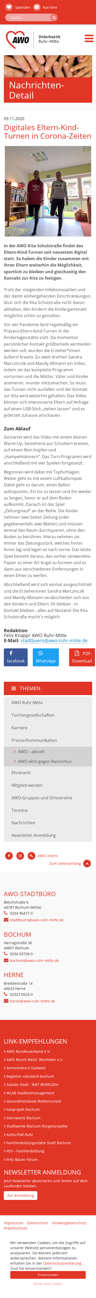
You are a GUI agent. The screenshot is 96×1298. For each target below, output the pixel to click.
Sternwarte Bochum (23, 1117)
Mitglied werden (27, 785)
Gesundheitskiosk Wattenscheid (33, 1101)
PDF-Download (82, 657)
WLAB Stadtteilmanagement (30, 1093)
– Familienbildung (25, 1151)
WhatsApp (46, 661)
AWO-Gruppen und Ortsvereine (42, 798)
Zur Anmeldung (20, 1195)
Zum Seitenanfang (65, 863)
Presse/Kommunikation (34, 740)
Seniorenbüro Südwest (26, 1067)
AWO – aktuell (31, 751)
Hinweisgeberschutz (69, 1222)
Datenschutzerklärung (62, 1263)
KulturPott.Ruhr (19, 1134)
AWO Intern (47, 855)
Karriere (49, 7)
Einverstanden (48, 1275)
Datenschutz (37, 1222)
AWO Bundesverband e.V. (28, 1051)
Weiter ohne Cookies (48, 1284)
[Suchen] (54, 17)
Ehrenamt (21, 772)
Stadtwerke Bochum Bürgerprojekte (37, 1126)
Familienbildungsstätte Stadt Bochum (38, 1142)
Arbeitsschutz (15, 1228)
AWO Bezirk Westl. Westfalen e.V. (34, 1059)
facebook (16, 661)
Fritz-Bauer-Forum (22, 1159)
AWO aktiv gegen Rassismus (45, 761)
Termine (20, 810)
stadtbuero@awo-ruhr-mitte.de (54, 640)
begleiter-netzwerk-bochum (30, 1076)
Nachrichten (23, 823)
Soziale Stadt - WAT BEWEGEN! (32, 1084)
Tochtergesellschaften (33, 715)
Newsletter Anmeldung (34, 835)
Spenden (22, 7)
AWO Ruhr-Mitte (27, 702)
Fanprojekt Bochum (23, 1109)
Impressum (13, 1222)
